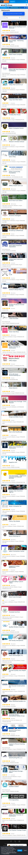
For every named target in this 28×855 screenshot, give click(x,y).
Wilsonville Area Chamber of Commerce (17, 70)
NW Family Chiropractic (16, 640)
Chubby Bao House (14, 114)
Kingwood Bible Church (16, 417)
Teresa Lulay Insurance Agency (16, 491)
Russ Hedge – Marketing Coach (16, 41)
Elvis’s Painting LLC (14, 536)
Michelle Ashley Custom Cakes (16, 582)
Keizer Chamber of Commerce (14, 347)
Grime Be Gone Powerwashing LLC (15, 374)
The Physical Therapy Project (17, 830)
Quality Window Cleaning (16, 627)
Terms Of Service (6, 853)
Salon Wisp (12, 156)
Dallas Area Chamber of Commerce (16, 815)
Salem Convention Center (16, 551)
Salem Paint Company (15, 54)
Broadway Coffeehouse (16, 230)
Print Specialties (14, 800)
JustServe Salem (14, 786)
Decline (25, 850)
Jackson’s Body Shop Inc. (16, 289)
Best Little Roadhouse (15, 432)
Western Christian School (16, 141)
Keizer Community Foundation (14, 172)
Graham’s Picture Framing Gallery (17, 744)
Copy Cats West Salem (15, 99)
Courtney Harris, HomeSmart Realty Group (16, 715)
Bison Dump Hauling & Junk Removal (17, 27)
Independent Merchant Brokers (16, 259)
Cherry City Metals (14, 521)
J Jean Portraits (13, 318)
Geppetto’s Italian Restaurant (14, 566)
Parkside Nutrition (14, 612)
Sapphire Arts (13, 462)
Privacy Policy (13, 852)
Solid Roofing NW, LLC (15, 757)
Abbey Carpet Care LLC (16, 185)
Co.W (10, 274)
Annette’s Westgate (15, 215)
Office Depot (13, 360)
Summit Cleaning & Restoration (15, 730)
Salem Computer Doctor (16, 128)
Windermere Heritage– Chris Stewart (17, 402)
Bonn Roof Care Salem (16, 200)
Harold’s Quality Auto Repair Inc (17, 671)
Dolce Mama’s (13, 388)
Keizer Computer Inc (15, 506)
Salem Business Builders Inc (17, 701)
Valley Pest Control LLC (16, 84)
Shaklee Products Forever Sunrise (16, 305)
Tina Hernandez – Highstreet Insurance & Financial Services (17, 477)
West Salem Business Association (15, 246)
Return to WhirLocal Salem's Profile (14, 13)
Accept (19, 850)
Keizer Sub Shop (14, 331)
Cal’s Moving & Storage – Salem (16, 771)
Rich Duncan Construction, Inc (17, 686)
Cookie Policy (8, 852)
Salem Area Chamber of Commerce (16, 447)
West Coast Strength (15, 597)
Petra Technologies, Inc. (16, 655)
